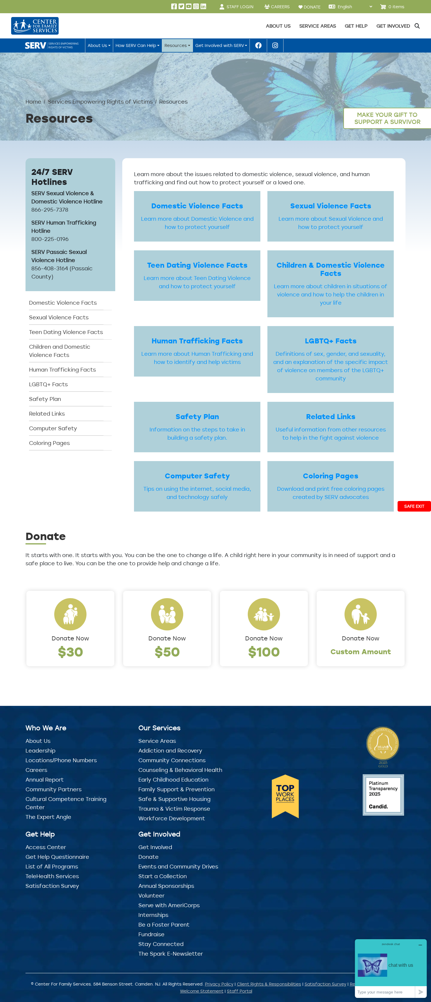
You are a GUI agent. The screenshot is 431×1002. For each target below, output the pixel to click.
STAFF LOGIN (240, 6)
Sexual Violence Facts (59, 317)
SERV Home (52, 45)
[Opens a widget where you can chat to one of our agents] (391, 968)
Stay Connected (161, 943)
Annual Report (45, 779)
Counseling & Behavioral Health (180, 769)
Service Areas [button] (317, 26)
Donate (148, 856)
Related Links (47, 413)
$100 (264, 651)
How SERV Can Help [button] (136, 45)
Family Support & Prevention (176, 789)
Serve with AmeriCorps (169, 905)
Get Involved (155, 847)
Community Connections (172, 760)
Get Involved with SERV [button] (219, 45)
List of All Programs (52, 866)
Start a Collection (162, 876)
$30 (70, 651)
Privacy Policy (219, 984)
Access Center (46, 847)
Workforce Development (171, 818)
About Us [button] (278, 26)
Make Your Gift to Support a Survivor (387, 118)
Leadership (40, 750)
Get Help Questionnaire (57, 856)
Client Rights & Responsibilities (269, 984)
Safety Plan (45, 398)
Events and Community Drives (178, 866)
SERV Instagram (275, 45)
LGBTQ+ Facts (48, 384)
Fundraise (151, 934)
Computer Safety (53, 428)
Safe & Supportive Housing (174, 798)
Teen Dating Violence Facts (66, 331)
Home (33, 101)
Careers (36, 769)
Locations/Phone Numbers (61, 760)
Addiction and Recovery (170, 750)
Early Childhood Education (173, 779)
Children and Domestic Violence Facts (59, 350)
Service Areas (157, 740)
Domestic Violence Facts (63, 302)
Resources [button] (175, 45)
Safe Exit (414, 506)
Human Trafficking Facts (62, 369)
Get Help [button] (356, 26)
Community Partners (54, 789)
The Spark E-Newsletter (170, 953)
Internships (153, 914)
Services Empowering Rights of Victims (100, 101)
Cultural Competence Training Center (66, 803)
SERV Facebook (258, 45)
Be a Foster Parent (163, 924)
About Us (38, 740)
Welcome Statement (201, 991)
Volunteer (151, 895)
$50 (167, 651)
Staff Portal (239, 991)
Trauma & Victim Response (174, 808)
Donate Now (70, 638)
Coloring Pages (49, 442)
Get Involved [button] (393, 26)
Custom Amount (360, 651)
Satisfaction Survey (52, 885)
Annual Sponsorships (166, 885)
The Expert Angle (48, 816)
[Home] (34, 26)
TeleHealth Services (52, 876)
